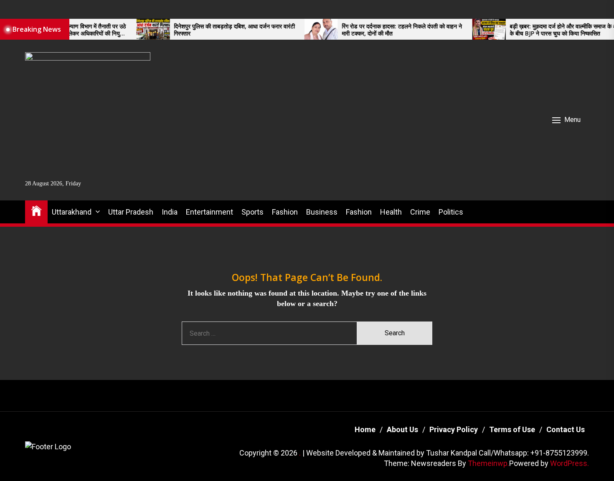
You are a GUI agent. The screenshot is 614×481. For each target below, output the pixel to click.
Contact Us (565, 429)
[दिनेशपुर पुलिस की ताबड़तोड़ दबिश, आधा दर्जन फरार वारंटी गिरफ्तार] (138, 29)
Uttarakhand (71, 212)
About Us (402, 429)
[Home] (36, 210)
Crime (420, 212)
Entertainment (209, 212)
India (170, 212)
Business (321, 212)
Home (365, 429)
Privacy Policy (453, 429)
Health (391, 212)
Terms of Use (512, 429)
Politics (451, 212)
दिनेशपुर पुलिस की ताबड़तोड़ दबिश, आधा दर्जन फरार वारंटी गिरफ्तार (219, 30)
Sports (252, 212)
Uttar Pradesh (130, 212)
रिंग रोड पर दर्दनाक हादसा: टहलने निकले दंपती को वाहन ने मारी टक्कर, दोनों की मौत (387, 30)
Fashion (285, 212)
